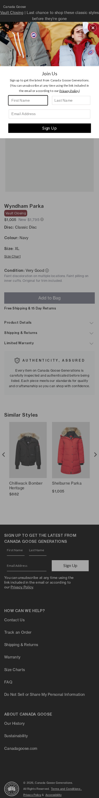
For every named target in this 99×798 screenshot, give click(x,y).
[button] (93, 27)
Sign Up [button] (49, 128)
